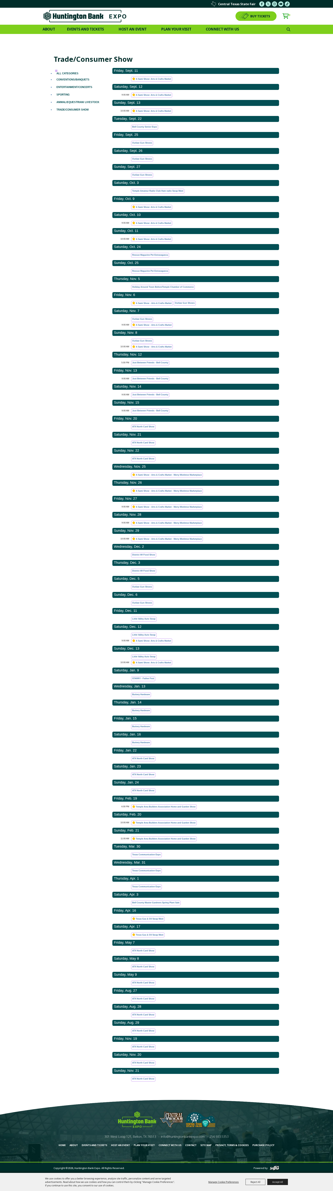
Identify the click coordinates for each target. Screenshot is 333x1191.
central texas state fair (237, 4)
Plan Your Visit (176, 29)
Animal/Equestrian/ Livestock (77, 102)
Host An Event (132, 29)
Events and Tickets (85, 29)
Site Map (206, 1145)
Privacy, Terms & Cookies (232, 1145)
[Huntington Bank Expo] (85, 16)
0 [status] (289, 15)
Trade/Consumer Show (72, 109)
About (49, 29)
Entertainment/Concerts (74, 87)
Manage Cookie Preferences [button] (223, 1181)
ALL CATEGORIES (67, 73)
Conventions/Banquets (72, 79)
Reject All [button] (255, 1181)
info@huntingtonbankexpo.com (183, 1136)
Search (288, 29)
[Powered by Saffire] (274, 1168)
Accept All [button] (277, 1181)
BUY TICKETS (260, 16)
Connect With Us (222, 29)
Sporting (63, 94)
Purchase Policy (263, 1145)
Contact (191, 1145)
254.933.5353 (219, 1136)
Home (62, 1145)
